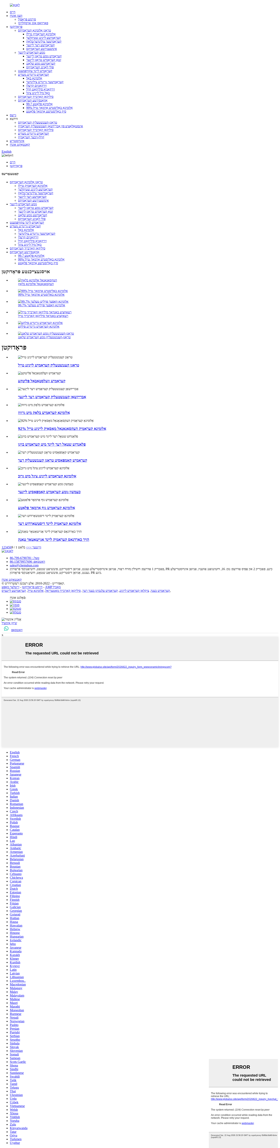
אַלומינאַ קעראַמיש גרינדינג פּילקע (38, 326)
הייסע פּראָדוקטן (32, 587)
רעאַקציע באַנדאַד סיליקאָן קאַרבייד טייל (43, 316)
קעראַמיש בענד (160, 590)
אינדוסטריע (17, 141)
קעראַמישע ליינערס (14, 590)
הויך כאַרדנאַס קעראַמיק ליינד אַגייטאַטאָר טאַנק (53, 539)
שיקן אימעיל (9, 623)
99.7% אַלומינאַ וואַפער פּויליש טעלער (41, 305)
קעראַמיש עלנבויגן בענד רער (100, 590)
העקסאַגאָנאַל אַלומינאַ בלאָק (36, 284)
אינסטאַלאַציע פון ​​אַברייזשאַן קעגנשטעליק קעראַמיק (50, 126)
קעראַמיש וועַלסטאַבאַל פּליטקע (41, 381)
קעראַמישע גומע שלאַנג (40, 63)
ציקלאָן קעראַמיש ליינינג (134, 590)
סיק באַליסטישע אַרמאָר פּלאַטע (46, 111)
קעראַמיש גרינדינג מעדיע (33, 74)
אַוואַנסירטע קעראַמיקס (33, 100)
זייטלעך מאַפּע (10, 587)
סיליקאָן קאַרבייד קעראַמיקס (35, 96)
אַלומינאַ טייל (36, 590)
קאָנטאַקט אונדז (20, 144)
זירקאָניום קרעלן (36, 85)
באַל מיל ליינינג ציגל (38, 93)
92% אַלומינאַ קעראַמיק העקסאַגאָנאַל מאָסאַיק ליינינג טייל (62, 428)
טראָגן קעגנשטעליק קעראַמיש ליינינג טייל (48, 365)
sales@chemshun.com (24, 565)
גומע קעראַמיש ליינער (31, 52)
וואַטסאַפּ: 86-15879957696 (27, 561)
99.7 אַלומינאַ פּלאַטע (39, 104)
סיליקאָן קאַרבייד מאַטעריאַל (63, 590)
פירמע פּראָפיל (27, 19)
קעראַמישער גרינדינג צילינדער (45, 82)
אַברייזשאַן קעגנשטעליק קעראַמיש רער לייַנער (52, 397)
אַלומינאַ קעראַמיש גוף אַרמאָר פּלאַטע (46, 508)
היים (12, 12)
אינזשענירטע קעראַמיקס (41, 49)
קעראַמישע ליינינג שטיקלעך (43, 37)
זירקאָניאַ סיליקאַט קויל (40, 89)
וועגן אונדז (16, 15)
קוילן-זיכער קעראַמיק (31, 137)
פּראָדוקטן (16, 26)
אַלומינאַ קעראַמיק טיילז (41, 34)
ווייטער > (35, 547)
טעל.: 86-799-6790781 (24, 558)
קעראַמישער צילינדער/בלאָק (43, 41)
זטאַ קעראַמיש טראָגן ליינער (43, 60)
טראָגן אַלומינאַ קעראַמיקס (34, 30)
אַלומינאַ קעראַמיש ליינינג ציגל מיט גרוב (47, 476)
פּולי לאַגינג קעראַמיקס (40, 67)
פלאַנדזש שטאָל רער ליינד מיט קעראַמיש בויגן (52, 444)
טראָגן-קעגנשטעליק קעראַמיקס (37, 122)
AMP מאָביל (53, 587)
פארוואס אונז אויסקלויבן (33, 23)
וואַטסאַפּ (17, 630)
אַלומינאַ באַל (34, 78)
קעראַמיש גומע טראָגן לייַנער (44, 56)
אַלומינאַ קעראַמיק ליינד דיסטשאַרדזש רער (49, 523)
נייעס (13, 115)
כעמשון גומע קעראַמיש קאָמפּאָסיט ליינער (49, 492)
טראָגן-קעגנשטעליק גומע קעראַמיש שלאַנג (44, 337)
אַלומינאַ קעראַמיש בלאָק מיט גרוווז (44, 412)
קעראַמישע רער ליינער (40, 45)
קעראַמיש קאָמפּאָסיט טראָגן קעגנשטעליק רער (52, 460)
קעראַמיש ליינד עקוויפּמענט (35, 71)
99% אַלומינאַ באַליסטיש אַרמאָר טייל (49, 107)
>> (28, 547)
